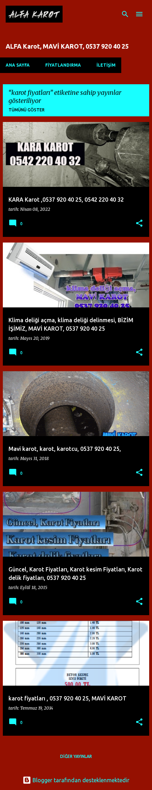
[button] (139, 223)
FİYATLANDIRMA (63, 65)
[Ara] (125, 14)
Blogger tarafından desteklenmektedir (80, 780)
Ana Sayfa (18, 65)
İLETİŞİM (106, 65)
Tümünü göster (26, 110)
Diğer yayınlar (76, 756)
